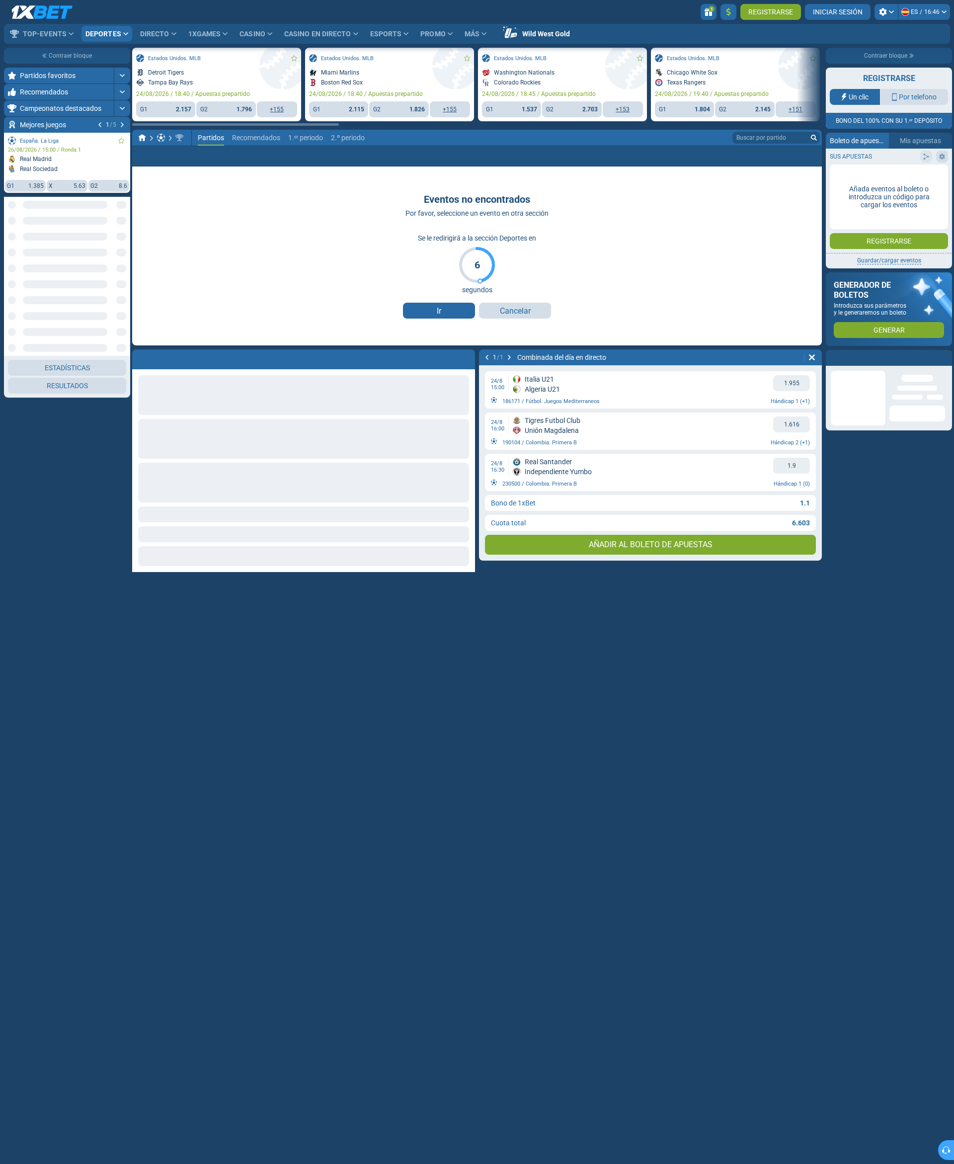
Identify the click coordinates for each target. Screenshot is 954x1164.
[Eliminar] (812, 357)
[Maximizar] (122, 75)
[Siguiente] (122, 125)
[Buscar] (814, 138)
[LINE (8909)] (142, 138)
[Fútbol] (161, 138)
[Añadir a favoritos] (121, 141)
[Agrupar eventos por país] (122, 242)
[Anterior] (100, 125)
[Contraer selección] (110, 242)
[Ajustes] (886, 12)
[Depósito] (728, 12)
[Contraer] (122, 274)
